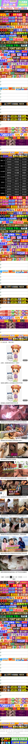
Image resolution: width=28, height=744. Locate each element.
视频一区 (3, 160)
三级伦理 (9, 164)
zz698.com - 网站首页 (12, 11)
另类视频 (24, 167)
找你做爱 (24, 170)
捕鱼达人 (9, 175)
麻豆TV (17, 181)
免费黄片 (24, 186)
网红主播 (17, 159)
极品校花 (9, 194)
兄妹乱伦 (17, 192)
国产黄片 (9, 186)
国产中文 (9, 192)
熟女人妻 (17, 186)
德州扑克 (24, 175)
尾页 (14, 579)
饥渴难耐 (17, 170)
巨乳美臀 (24, 164)
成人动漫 (24, 161)
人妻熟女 (9, 167)
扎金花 (16, 178)
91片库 (9, 183)
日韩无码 (24, 194)
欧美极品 (17, 161)
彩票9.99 (9, 178)
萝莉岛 (24, 183)
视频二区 (3, 166)
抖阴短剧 (17, 194)
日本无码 (24, 159)
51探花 (24, 181)
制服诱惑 (24, 189)
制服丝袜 (17, 167)
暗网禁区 (9, 189)
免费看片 (3, 193)
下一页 (20, 577)
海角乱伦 (17, 189)
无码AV (3, 182)
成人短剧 (24, 192)
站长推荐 (3, 171)
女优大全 (17, 183)
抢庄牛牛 (17, 175)
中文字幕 (17, 164)
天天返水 (24, 178)
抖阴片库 (3, 187)
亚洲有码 (9, 161)
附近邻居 (9, 170)
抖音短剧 (9, 181)
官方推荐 (3, 176)
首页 (2, 577)
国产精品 (9, 159)
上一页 (7, 577)
